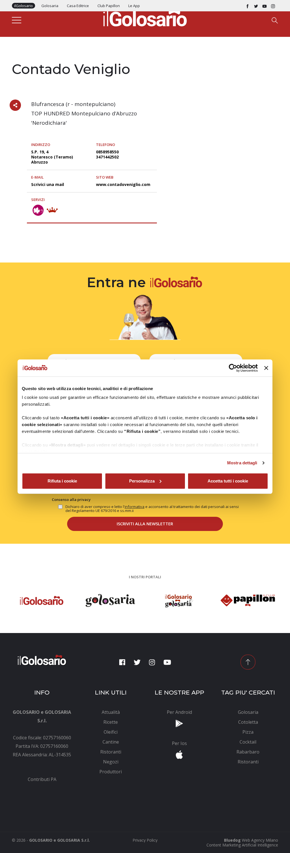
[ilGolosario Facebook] (247, 6)
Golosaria (49, 5)
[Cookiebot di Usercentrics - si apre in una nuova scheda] (233, 368)
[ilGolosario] (145, 17)
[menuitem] (42, 779)
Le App (134, 5)
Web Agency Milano (260, 840)
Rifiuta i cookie (62, 481)
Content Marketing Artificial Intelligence (242, 845)
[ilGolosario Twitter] (256, 6)
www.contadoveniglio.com (123, 184)
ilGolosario (23, 5)
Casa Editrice (78, 5)
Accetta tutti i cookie (228, 481)
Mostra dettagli (242, 462)
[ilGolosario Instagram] (273, 6)
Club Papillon (108, 5)
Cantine (20, 57)
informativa (134, 506)
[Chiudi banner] (266, 368)
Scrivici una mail (47, 184)
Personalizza (142, 481)
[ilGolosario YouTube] (264, 6)
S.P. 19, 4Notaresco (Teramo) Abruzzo (52, 157)
